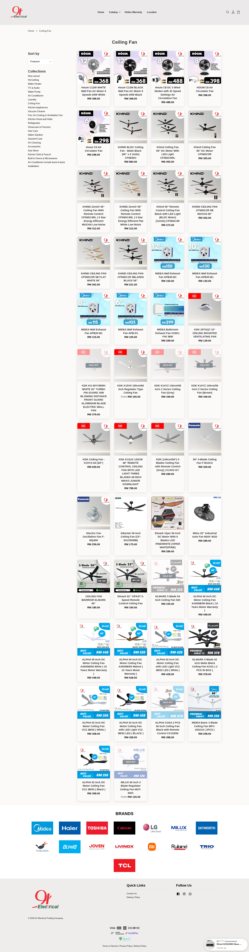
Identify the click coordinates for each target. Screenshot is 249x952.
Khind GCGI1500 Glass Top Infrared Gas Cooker (229, 944)
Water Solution (35, 135)
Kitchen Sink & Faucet (39, 154)
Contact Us (132, 893)
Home (101, 12)
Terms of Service (110, 946)
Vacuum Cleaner (36, 111)
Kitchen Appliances (38, 107)
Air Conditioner (35, 95)
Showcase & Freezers (39, 127)
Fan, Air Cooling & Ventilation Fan (45, 115)
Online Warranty (133, 12)
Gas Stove (33, 150)
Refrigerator (34, 123)
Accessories (34, 146)
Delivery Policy (133, 897)
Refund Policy (140, 946)
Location (152, 12)
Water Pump (34, 92)
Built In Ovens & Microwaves (42, 158)
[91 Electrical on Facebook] (178, 895)
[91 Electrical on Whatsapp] (190, 895)
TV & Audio (34, 88)
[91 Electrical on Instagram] (184, 895)
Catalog (113, 12)
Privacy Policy (126, 946)
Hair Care (33, 131)
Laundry (32, 99)
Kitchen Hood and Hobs (40, 119)
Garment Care (35, 139)
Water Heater (34, 84)
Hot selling (33, 80)
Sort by (33, 53)
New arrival (34, 76)
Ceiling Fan (34, 103)
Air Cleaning (34, 142)
